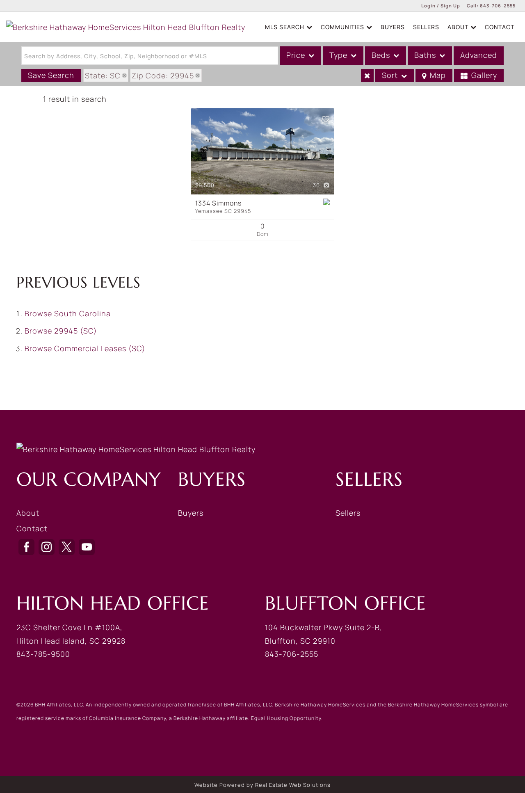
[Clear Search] (367, 75)
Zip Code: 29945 (163, 75)
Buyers (393, 27)
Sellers (426, 27)
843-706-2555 (498, 5)
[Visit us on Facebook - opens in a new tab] (26, 547)
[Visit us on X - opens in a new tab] (67, 547)
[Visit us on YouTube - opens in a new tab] (87, 547)
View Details (262, 151)
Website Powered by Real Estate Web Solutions (262, 784)
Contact (499, 27)
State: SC (103, 75)
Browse (68, 313)
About (27, 513)
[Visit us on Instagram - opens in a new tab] (47, 547)
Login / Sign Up (440, 5)
